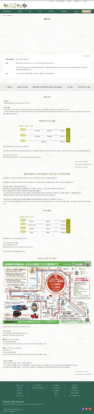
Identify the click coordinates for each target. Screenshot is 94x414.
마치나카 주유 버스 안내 (84, 87)
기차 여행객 (70, 87)
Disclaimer (5, 411)
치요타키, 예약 (19, 385)
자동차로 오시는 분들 (22, 87)
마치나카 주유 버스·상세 (82, 371)
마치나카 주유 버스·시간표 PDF (83, 374)
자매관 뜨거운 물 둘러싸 (38, 387)
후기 (56, 395)
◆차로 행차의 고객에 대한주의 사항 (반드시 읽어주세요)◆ (47, 87)
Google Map (87, 56)
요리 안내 (19, 390)
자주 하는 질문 (56, 387)
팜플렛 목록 (74, 387)
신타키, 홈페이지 (74, 390)
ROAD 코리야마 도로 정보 (81, 167)
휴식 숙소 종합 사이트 (74, 395)
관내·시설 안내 (19, 395)
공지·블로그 (56, 385)
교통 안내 (56, 393)
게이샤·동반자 (37, 385)
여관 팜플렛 (56, 390)
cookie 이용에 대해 (11, 411)
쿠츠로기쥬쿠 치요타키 (13, 402)
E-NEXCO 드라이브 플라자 (81, 161)
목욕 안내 (19, 387)
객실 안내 (19, 393)
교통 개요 (9, 87)
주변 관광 (74, 385)
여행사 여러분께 (75, 393)
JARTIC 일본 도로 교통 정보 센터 (83, 164)
